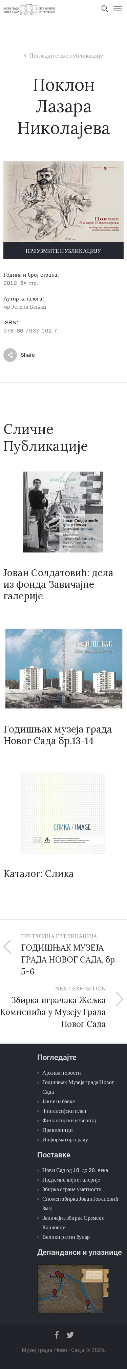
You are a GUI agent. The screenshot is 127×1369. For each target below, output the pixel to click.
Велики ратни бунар (66, 1237)
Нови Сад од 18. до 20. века (75, 1170)
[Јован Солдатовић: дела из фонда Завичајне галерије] (63, 511)
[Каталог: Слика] (63, 813)
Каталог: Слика (38, 873)
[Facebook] (57, 1335)
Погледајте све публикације (66, 55)
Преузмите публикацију (63, 251)
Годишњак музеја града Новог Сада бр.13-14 (57, 735)
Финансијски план (64, 1111)
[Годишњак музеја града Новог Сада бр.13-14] (63, 668)
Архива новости (61, 1073)
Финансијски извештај (69, 1120)
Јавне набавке (58, 1101)
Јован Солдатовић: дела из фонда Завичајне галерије (58, 584)
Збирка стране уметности (72, 1189)
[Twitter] (70, 1335)
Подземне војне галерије (71, 1180)
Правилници (57, 1130)
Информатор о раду (65, 1139)
